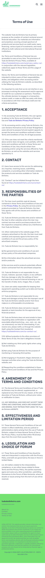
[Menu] (41, 4)
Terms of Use (6, 516)
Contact (5, 512)
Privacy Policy (7, 514)
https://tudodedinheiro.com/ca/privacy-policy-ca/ (22, 63)
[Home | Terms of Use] (11, 4)
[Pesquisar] (37, 4)
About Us (5, 509)
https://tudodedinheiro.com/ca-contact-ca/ (19, 331)
